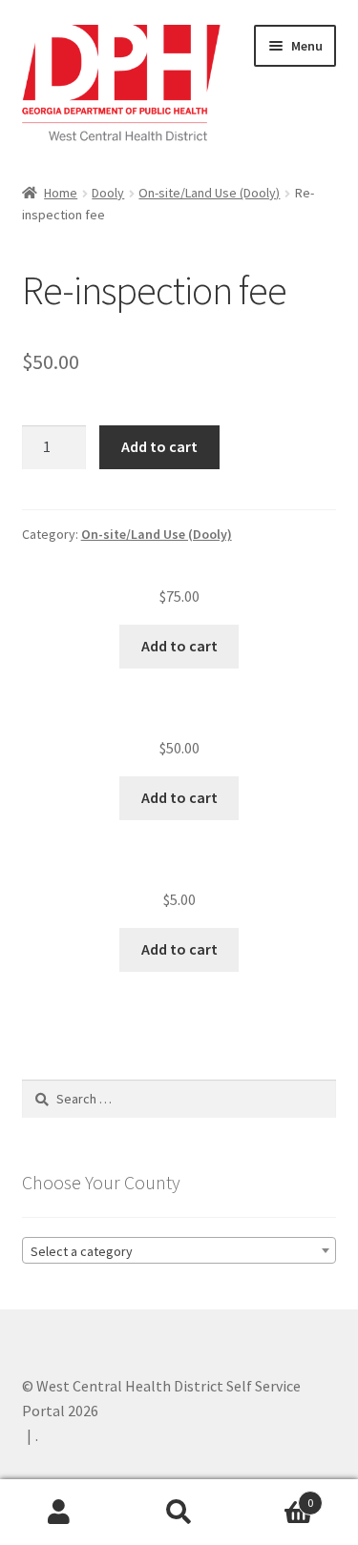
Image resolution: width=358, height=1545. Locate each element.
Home (60, 192)
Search (179, 1512)
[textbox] (179, 1251)
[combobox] (179, 1250)
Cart (276, 1496)
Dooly (108, 192)
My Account (59, 1512)
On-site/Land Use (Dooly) (209, 192)
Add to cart (159, 446)
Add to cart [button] (179, 645)
